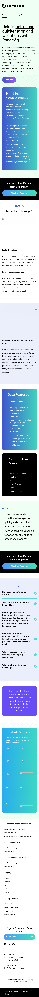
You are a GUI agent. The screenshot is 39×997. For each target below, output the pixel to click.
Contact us (13, 697)
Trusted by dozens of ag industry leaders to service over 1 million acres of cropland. (18, 740)
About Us (7, 878)
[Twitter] (9, 944)
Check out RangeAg (19, 193)
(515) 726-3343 (12, 965)
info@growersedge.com (15, 968)
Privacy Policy (8, 911)
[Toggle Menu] (35, 6)
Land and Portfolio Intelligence (14, 829)
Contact (6, 889)
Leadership (7, 881)
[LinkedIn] (5, 944)
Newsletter (11, 936)
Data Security (8, 904)
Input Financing (9, 851)
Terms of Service (9, 914)
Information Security (11, 907)
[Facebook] (13, 944)
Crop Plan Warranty (10, 848)
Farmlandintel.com (10, 833)
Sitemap (6, 892)
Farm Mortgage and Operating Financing (17, 836)
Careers (6, 885)
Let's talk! (9, 79)
